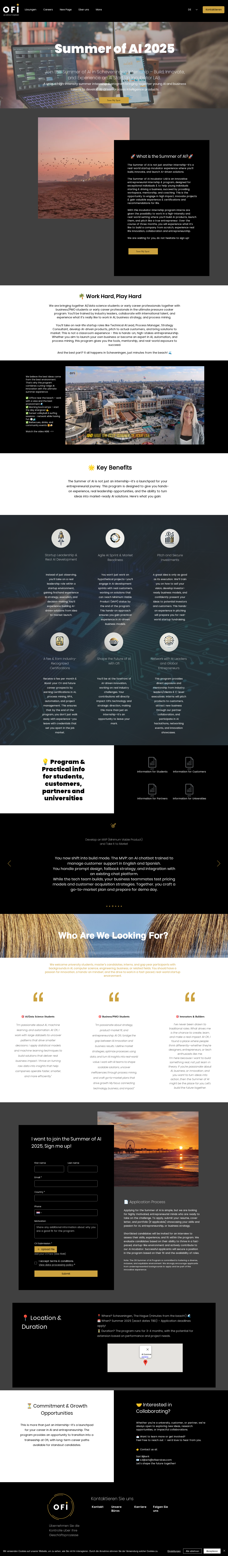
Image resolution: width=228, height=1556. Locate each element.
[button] (200, 441)
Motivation (40, 1221)
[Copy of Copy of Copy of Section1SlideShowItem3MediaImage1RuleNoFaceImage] (121, 906)
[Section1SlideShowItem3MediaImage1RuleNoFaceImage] (112, 906)
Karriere (140, 1507)
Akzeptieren (212, 1551)
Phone (37, 1206)
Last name (73, 1163)
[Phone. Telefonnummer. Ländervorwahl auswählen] (39, 1212)
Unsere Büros (116, 1509)
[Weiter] (218, 863)
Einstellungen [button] (174, 1551)
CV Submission (43, 1243)
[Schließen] (224, 1551)
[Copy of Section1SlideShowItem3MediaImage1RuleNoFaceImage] (115, 906)
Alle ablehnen (192, 1551)
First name (40, 1163)
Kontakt (97, 1507)
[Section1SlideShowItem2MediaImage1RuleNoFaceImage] (109, 906)
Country (39, 1192)
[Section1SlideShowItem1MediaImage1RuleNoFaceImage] (106, 906)
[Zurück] (9, 863)
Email (38, 1177)
